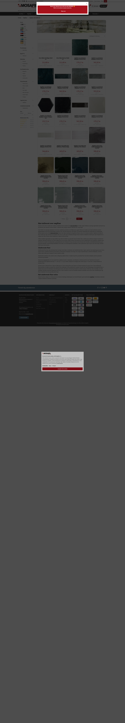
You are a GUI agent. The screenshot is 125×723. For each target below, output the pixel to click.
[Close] (86, 3)
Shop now (63, 11)
